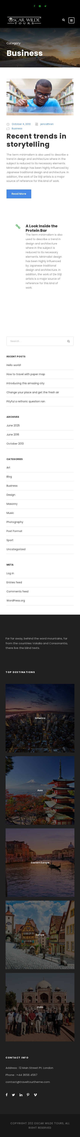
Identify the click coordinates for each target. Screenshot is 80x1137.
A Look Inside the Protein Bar (41, 228)
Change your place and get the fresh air (33, 392)
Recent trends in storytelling (37, 140)
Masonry (12, 504)
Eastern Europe (40, 862)
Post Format (14, 531)
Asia (40, 790)
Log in (10, 573)
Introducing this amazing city (25, 383)
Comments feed (17, 591)
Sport (10, 540)
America (40, 718)
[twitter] (45, 6)
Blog (9, 476)
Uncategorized (16, 549)
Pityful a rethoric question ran (26, 401)
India (40, 1007)
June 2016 (13, 434)
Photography (15, 522)
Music (10, 513)
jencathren (47, 124)
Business (17, 128)
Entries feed (14, 582)
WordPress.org (16, 600)
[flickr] (40, 6)
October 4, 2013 (21, 124)
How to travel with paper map (26, 374)
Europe (40, 935)
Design (11, 495)
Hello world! (14, 365)
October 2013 (15, 444)
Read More (19, 194)
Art (8, 467)
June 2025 (13, 425)
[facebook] (34, 6)
